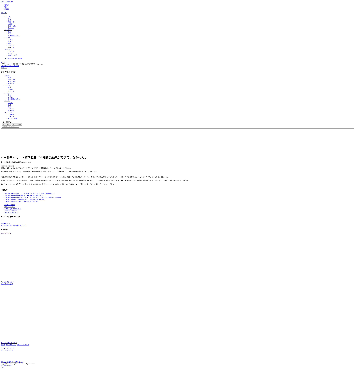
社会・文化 (12, 26)
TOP (2, 367)
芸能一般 (11, 47)
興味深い (20, 345)
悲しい (8, 345)
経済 (9, 20)
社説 (9, 32)
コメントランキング (7, 348)
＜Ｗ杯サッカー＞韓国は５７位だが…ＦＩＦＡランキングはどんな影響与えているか (32, 197)
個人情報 (4, 365)
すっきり (13, 345)
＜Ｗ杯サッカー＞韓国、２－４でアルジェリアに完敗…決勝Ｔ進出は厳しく (29, 193)
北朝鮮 (10, 24)
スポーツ (11, 28)
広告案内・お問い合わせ (15, 362)
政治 (9, 18)
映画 (9, 43)
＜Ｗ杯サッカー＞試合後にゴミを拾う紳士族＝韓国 (21, 201)
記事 (5, 223)
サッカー (4, 62)
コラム (10, 34)
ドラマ (10, 39)
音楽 (9, 41)
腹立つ (3, 345)
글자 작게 (4, 166)
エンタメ (7, 37)
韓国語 (6, 5)
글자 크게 (11, 166)
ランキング (8, 49)
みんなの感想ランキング (9, 343)
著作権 (9, 365)
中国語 (6, 9)
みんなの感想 (12, 55)
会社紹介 (4, 362)
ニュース (7, 16)
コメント (11, 53)
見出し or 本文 (7, 124)
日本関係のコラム (14, 35)
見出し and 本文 (17, 124)
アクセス (11, 51)
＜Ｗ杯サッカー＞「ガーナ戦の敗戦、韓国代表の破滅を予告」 (25, 199)
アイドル (11, 45)
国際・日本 (12, 22)
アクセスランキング (7, 282)
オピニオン (8, 30)
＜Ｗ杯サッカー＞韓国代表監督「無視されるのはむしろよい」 (25, 195)
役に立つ (26, 345)
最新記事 (4, 13)
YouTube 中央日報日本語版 (13, 58)
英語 (5, 7)
